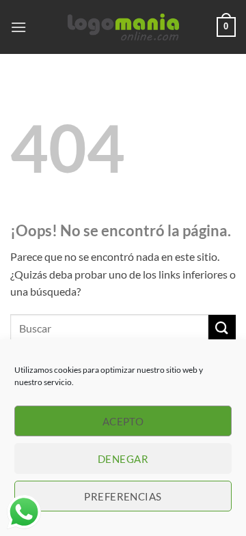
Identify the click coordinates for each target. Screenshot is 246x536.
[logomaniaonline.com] (123, 27)
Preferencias (122, 496)
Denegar (123, 459)
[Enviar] (222, 328)
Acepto (123, 421)
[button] (18, 27)
